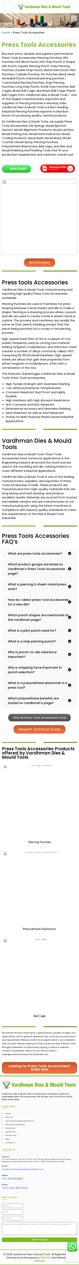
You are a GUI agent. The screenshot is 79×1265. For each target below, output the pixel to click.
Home (6, 32)
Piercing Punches (39, 842)
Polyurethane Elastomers (39, 929)
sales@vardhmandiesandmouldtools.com (23, 1169)
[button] (39, 553)
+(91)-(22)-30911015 (15, 1188)
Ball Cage (39, 1016)
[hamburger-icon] (8, 6)
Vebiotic (45, 1257)
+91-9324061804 (12, 1178)
